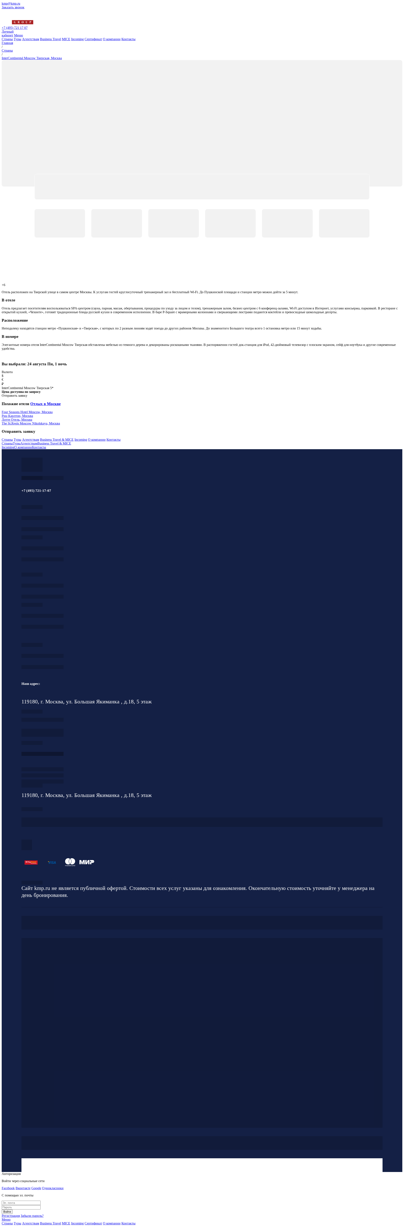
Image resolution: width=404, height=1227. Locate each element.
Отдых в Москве (45, 404)
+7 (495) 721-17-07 (42, 518)
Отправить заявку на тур (42, 775)
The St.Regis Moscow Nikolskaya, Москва (31, 423)
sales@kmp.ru (42, 667)
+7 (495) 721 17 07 (15, 28)
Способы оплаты (42, 781)
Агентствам (30, 39)
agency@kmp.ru (42, 529)
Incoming (77, 39)
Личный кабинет (8, 33)
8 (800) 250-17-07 (42, 754)
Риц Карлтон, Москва (17, 416)
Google (36, 1188)
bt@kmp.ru (42, 597)
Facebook (8, 1188)
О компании (112, 39)
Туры (17, 39)
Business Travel (50, 39)
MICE (66, 39)
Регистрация (11, 1216)
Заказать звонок (13, 7)
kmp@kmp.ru (11, 3)
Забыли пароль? (32, 1216)
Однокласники (53, 1188)
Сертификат (93, 39)
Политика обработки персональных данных (32, 883)
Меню (18, 35)
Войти (7, 1211)
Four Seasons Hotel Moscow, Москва (27, 412)
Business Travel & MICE (57, 439)
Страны (7, 39)
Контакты (128, 39)
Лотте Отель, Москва (17, 419)
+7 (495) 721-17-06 (42, 656)
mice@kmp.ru (42, 627)
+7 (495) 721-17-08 (42, 720)
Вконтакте (23, 1188)
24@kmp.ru (42, 735)
